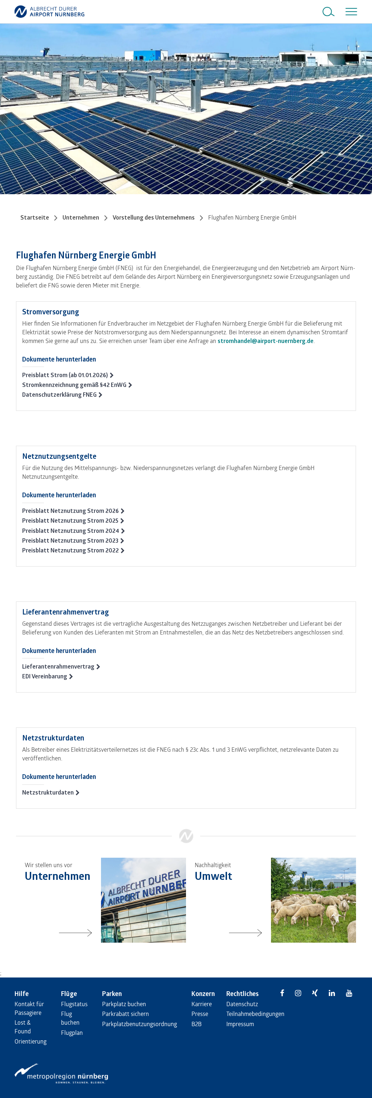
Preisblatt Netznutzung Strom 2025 (70, 520)
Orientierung (30, 1041)
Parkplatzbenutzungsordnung (139, 1024)
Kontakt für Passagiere (29, 1008)
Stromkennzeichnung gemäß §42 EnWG (74, 385)
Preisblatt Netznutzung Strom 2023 (70, 540)
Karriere (201, 1004)
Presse (199, 1013)
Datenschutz (242, 1004)
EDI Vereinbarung (44, 676)
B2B (196, 1024)
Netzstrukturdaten (48, 792)
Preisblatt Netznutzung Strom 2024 (70, 531)
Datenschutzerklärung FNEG (59, 395)
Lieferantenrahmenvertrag (58, 666)
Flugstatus (74, 1004)
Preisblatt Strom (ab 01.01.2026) (65, 375)
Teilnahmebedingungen (255, 1013)
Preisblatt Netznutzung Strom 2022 (70, 550)
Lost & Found (23, 1027)
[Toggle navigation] (349, 12)
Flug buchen (70, 1018)
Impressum (240, 1024)
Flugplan (72, 1032)
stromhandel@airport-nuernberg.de (266, 341)
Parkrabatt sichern (125, 1013)
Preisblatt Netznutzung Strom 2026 (70, 511)
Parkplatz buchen (124, 1004)
